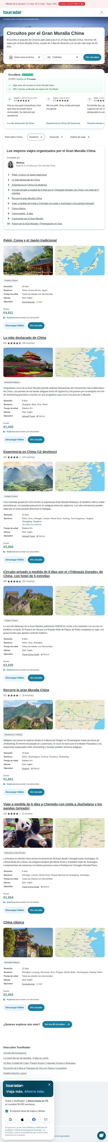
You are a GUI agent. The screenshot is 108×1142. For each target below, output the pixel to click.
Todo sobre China (13, 137)
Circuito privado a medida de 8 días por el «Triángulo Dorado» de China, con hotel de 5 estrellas (55, 192)
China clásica (18, 208)
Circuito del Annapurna (14, 1053)
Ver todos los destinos (32, 524)
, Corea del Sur (34, 290)
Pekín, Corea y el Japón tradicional (29, 175)
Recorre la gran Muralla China (27, 198)
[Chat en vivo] (101, 1135)
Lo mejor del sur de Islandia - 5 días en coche (26, 1058)
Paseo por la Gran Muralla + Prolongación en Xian (37, 224)
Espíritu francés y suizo (14, 1073)
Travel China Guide (30, 654)
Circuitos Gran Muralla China (27, 19)
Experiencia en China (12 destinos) (63, 123)
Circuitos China (9, 19)
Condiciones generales (59, 1136)
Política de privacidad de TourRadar (28, 1130)
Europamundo (28, 302)
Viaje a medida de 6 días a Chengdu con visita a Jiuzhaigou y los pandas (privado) (53, 203)
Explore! (25, 768)
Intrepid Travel (28, 416)
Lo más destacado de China (20, 123)
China (24, 290)
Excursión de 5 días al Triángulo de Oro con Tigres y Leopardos (35, 1068)
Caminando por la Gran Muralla (27, 218)
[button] (54, 317)
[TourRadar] (13, 12)
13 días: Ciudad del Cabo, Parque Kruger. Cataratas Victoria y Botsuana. (39, 1063)
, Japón (44, 290)
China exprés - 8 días (22, 213)
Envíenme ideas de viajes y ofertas (27, 1111)
